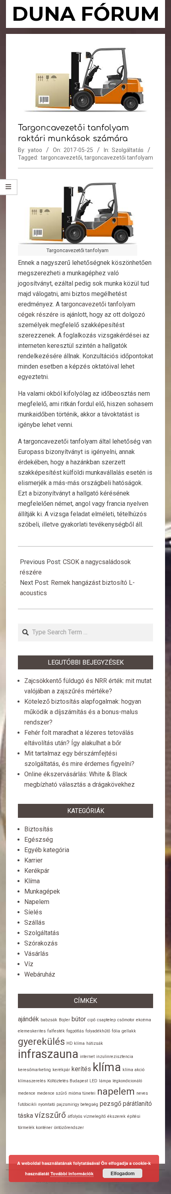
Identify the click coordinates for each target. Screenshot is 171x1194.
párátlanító (137, 1103)
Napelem (36, 902)
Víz (28, 964)
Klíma (32, 881)
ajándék (28, 1019)
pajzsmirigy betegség (77, 1104)
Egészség (38, 839)
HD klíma (75, 1043)
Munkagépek (42, 891)
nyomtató (46, 1104)
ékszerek (116, 1116)
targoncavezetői (61, 157)
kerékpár (61, 1069)
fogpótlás (75, 1031)
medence (26, 1093)
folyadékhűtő (98, 1031)
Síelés (33, 912)
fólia (116, 1031)
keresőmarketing (34, 1069)
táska (25, 1115)
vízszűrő (50, 1115)
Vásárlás (36, 953)
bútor (79, 1019)
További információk (72, 1173)
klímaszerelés (32, 1080)
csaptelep (106, 1019)
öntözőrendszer (69, 1127)
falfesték (56, 1031)
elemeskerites (32, 1031)
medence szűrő (52, 1093)
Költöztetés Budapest (67, 1080)
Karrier (33, 860)
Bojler (64, 1019)
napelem (116, 1091)
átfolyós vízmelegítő (87, 1116)
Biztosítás (38, 829)
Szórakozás (41, 943)
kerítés (81, 1069)
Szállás (34, 922)
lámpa (105, 1080)
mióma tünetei (81, 1093)
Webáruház (39, 974)
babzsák (49, 1019)
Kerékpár (36, 870)
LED (93, 1080)
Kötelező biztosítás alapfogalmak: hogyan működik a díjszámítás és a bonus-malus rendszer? (82, 712)
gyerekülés (41, 1041)
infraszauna (48, 1054)
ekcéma (143, 1019)
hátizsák (94, 1043)
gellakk (129, 1031)
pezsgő (110, 1103)
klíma (107, 1067)
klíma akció (133, 1069)
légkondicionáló (127, 1080)
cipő (91, 1019)
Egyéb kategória (46, 850)
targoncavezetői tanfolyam (118, 157)
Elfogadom (123, 1173)
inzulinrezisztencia (114, 1056)
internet (87, 1056)
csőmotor (125, 1019)
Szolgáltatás (128, 150)
